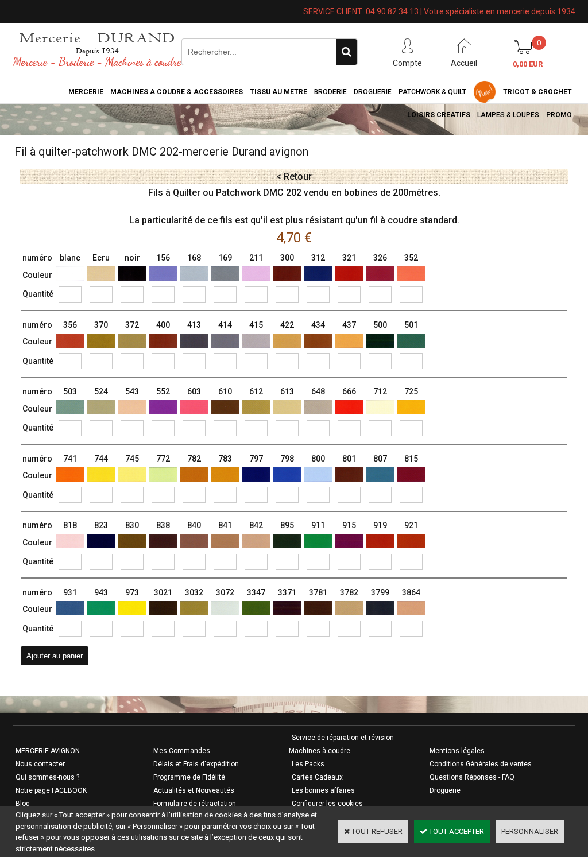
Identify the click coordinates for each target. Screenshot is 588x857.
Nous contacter (40, 764)
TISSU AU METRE (278, 92)
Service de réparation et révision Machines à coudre (341, 744)
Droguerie (373, 92)
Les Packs (308, 764)
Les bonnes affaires (323, 790)
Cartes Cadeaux (317, 777)
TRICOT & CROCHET (537, 92)
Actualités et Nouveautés (193, 790)
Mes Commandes (181, 751)
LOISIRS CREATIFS (438, 115)
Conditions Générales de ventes (481, 764)
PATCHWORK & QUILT (432, 92)
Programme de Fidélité (189, 777)
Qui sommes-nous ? (47, 777)
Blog (23, 804)
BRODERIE (330, 92)
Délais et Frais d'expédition (196, 764)
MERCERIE (85, 92)
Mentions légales (457, 751)
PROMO (559, 115)
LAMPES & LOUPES (508, 115)
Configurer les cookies (327, 804)
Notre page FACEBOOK (51, 790)
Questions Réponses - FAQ (472, 777)
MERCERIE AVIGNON (48, 751)
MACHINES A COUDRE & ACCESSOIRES (176, 92)
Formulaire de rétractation (194, 804)
